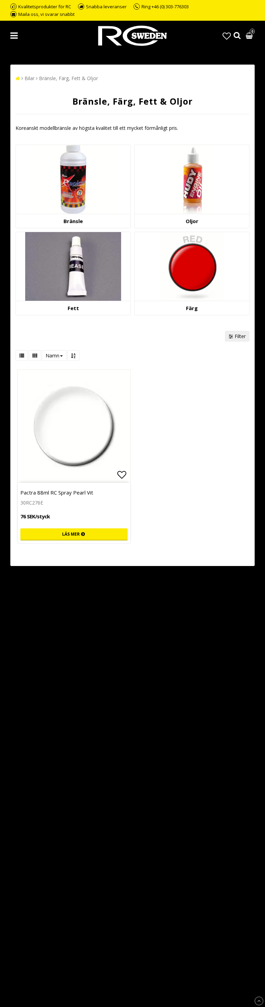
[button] (227, 36)
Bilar (29, 78)
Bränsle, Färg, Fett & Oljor (68, 78)
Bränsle (73, 221)
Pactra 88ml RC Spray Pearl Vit (56, 492)
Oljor (192, 221)
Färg (192, 308)
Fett (73, 308)
